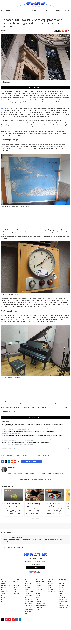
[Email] (69, 31)
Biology (61, 587)
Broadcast (46, 455)
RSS (2, 599)
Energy (14, 583)
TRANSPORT (34, 10)
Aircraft (49, 581)
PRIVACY (3, 595)
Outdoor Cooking (28, 603)
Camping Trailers (28, 595)
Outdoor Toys (28, 585)
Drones (38, 587)
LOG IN (64, 10)
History (17, 455)
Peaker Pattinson (11, 411)
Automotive (50, 583)
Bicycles (49, 585)
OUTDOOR (18, 10)
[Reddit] (63, 31)
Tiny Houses (27, 587)
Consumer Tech (39, 585)
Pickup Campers (28, 605)
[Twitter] (57, 31)
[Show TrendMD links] (68, 448)
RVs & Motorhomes (29, 607)
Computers (38, 583)
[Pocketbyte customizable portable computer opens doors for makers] (56, 495)
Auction (25, 455)
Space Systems (16, 593)
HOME (2, 10)
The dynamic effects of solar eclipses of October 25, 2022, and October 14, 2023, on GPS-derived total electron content (26, 438)
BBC (39, 455)
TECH (26, 10)
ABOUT (3, 583)
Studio (33, 455)
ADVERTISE (4, 591)
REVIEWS (3, 589)
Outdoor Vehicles (28, 583)
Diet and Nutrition (63, 599)
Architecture (15, 581)
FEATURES (3, 587)
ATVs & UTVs (28, 589)
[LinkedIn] (60, 31)
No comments (32, 461)
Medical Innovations (63, 605)
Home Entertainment (41, 593)
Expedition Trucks (29, 599)
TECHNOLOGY (39, 579)
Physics (61, 591)
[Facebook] (55, 31)
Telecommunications (41, 605)
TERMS (3, 593)
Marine (49, 587)
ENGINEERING (9, 10)
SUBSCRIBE (57, 10)
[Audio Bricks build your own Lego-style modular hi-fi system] (35, 495)
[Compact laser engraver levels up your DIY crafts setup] (15, 495)
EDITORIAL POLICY (5, 585)
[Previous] (3, 502)
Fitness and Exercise (64, 601)
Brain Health (62, 597)
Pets (37, 599)
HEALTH (61, 593)
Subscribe (35, 567)
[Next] (67, 502)
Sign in (5, 537)
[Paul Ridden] (4, 469)
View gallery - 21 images (35, 87)
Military (14, 589)
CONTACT (3, 597)
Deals (37, 609)
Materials (15, 587)
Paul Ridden (11, 468)
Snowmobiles (28, 611)
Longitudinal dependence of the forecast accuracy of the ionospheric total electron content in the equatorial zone (24, 427)
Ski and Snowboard (29, 609)
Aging (60, 595)
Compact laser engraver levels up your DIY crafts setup (14, 505)
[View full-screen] (68, 35)
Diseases (61, 603)
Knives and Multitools (29, 601)
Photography (39, 601)
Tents (26, 613)
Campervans (27, 593)
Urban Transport (51, 591)
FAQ (2, 601)
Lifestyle (38, 595)
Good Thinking (39, 589)
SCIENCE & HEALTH (44, 10)
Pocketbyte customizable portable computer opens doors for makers (55, 505)
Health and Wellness (64, 607)
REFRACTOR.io (62, 579)
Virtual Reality (39, 607)
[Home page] (35, 4)
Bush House (5, 108)
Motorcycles (50, 589)
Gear (26, 581)
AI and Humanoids (40, 581)
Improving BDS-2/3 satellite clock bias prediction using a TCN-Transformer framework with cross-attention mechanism (25, 442)
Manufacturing (16, 585)
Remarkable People (40, 603)
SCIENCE (61, 581)
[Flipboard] (66, 31)
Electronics (4, 17)
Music (37, 597)
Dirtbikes (27, 597)
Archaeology (62, 583)
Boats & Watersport (29, 591)
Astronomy (61, 585)
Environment (62, 589)
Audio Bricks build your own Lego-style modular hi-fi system (34, 505)
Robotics (15, 591)
